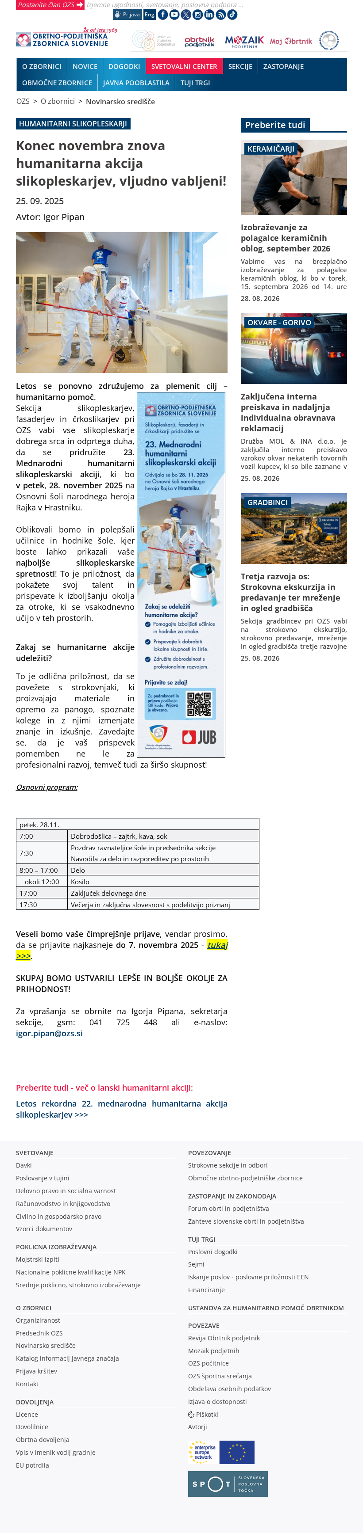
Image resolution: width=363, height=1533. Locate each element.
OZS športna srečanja (220, 1376)
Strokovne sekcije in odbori (228, 1165)
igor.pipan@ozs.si (49, 1032)
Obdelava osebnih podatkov (229, 1389)
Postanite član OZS (46, 4)
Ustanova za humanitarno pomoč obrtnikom (266, 1308)
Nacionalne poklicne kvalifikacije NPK (71, 1272)
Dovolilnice (32, 1427)
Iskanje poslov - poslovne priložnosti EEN (248, 1277)
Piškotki (207, 1414)
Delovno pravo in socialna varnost (66, 1191)
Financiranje (206, 1290)
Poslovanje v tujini (43, 1178)
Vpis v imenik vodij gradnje (56, 1452)
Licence (27, 1414)
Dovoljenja (35, 1402)
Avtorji (197, 1427)
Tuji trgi (201, 1239)
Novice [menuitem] (85, 66)
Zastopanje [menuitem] (283, 66)
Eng (149, 14)
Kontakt (27, 1384)
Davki (24, 1165)
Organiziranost (38, 1320)
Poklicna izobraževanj (54, 1247)
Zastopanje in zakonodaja (232, 1196)
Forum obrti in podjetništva (228, 1208)
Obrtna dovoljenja (43, 1439)
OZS (23, 101)
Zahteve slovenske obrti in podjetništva (246, 1221)
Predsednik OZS (39, 1333)
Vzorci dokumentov (44, 1229)
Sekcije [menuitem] (240, 66)
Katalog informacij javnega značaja (67, 1358)
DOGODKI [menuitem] (124, 66)
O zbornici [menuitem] (42, 66)
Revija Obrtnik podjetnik (224, 1338)
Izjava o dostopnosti (217, 1401)
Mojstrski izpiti (37, 1259)
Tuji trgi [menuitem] (195, 82)
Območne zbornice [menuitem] (57, 82)
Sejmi (196, 1264)
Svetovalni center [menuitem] (184, 66)
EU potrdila (32, 1465)
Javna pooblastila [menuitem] (136, 82)
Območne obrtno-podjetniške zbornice (245, 1178)
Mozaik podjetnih (213, 1351)
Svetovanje (35, 1153)
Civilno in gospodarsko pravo (58, 1216)
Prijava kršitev (36, 1371)
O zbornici (58, 101)
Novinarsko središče (120, 101)
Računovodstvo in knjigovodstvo (63, 1203)
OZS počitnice (208, 1363)
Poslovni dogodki (213, 1252)
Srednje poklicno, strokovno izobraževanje (78, 1285)
